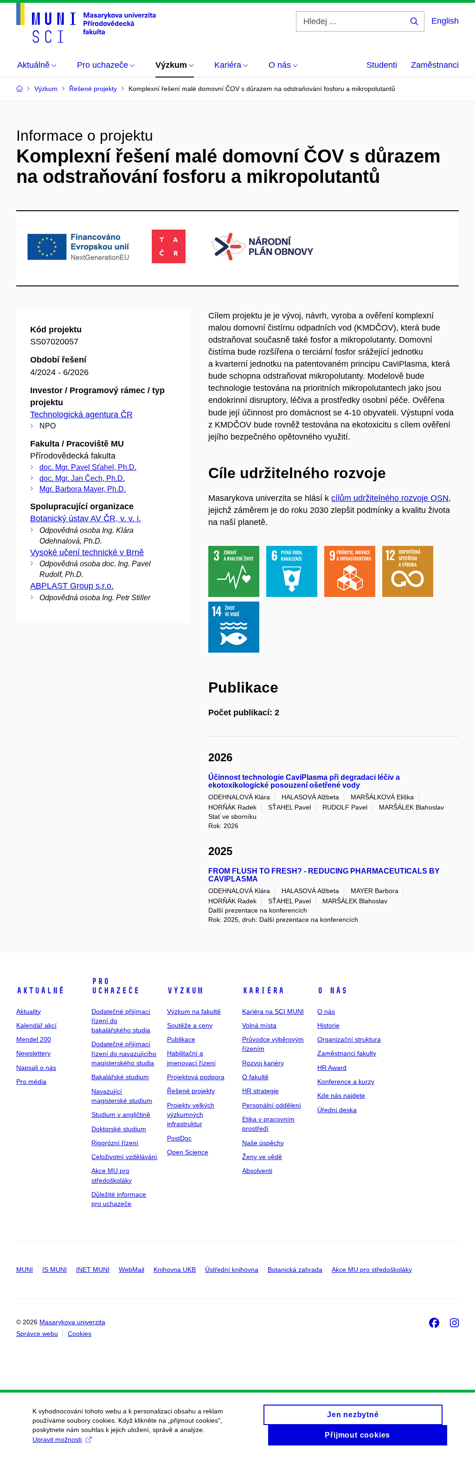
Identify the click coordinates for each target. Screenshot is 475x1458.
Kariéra (263, 990)
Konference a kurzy (345, 1081)
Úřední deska (337, 1110)
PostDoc (179, 1138)
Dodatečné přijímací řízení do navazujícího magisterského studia (123, 1053)
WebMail (131, 1269)
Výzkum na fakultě (194, 1011)
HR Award (332, 1067)
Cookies (79, 1333)
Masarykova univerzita (72, 1322)
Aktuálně (40, 990)
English (445, 21)
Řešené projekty (191, 1091)
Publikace (181, 1039)
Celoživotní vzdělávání (124, 1156)
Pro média (31, 1081)
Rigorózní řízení (114, 1143)
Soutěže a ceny (189, 1025)
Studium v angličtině (120, 1114)
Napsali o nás (36, 1067)
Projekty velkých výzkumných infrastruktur (190, 1115)
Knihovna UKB (175, 1269)
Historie (328, 1025)
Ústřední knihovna (231, 1269)
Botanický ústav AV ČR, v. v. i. (85, 518)
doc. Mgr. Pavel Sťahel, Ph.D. (87, 467)
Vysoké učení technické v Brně (87, 552)
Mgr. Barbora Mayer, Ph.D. (82, 489)
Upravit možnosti (57, 1439)
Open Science (187, 1152)
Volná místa (259, 1025)
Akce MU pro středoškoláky (372, 1269)
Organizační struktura (349, 1039)
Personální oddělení (271, 1105)
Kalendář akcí (36, 1025)
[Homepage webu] (86, 23)
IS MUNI (54, 1269)
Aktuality (28, 1011)
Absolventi (257, 1170)
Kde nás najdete (341, 1095)
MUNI (24, 1269)
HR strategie (260, 1091)
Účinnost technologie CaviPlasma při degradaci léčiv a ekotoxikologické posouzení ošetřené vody (304, 781)
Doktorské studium (118, 1129)
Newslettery (33, 1053)
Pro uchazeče (115, 986)
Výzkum (185, 990)
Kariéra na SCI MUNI (273, 1011)
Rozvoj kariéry (263, 1063)
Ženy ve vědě (262, 1156)
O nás (332, 990)
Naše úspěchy (263, 1143)
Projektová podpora (196, 1077)
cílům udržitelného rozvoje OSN (390, 498)
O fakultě (255, 1077)
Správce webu (37, 1333)
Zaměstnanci (435, 65)
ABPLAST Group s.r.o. (72, 585)
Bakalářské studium (120, 1077)
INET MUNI (92, 1269)
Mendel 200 (33, 1039)
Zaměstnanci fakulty (346, 1053)
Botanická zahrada (295, 1269)
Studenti (381, 65)
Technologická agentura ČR (81, 414)
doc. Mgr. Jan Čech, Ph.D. (82, 478)
